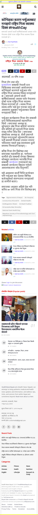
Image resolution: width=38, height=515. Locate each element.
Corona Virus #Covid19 (11, 201)
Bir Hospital (29, 197)
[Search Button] (35, 6)
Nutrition (29, 469)
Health (16, 469)
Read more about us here (24, 396)
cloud (24, 495)
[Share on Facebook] (16, 71)
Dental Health (26, 201)
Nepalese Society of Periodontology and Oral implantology (19, 214)
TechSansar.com (8, 497)
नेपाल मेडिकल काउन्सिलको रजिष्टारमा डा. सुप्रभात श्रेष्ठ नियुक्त (24, 247)
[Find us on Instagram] (14, 427)
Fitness (16, 466)
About (3, 504)
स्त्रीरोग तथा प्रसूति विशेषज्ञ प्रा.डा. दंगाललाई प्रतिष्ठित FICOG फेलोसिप (23, 236)
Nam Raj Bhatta (12, 42)
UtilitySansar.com (29, 502)
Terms (14, 509)
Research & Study (30, 473)
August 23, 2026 (30, 240)
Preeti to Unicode (20, 507)
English (4, 472)
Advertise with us (7, 507)
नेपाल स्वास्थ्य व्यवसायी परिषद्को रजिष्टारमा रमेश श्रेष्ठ (22, 258)
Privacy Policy (6, 509)
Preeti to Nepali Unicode (26, 499)
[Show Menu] (3, 6)
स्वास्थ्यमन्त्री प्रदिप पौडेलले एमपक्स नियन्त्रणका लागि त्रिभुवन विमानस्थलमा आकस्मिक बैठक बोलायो (15, 328)
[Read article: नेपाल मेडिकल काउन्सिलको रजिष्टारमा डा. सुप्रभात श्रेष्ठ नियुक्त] (7, 249)
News (28, 466)
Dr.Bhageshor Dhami (10, 204)
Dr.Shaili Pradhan (25, 204)
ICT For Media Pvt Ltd (16, 491)
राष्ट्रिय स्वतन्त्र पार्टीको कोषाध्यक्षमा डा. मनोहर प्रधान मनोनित (24, 270)
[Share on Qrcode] (22, 71)
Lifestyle (17, 472)
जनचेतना (13, 162)
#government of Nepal (14, 197)
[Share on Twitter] (28, 71)
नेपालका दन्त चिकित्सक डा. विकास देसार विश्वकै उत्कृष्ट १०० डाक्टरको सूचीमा (21, 342)
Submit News (18, 504)
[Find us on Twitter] (9, 427)
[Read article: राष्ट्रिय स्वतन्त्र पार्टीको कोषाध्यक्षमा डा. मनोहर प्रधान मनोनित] (7, 271)
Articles (4, 466)
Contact (9, 504)
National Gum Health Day (11, 210)
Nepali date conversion (9, 499)
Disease (4, 469)
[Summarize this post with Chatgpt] (10, 71)
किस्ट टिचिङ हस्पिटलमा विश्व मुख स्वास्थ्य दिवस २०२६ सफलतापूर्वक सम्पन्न (21, 370)
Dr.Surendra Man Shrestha (12, 207)
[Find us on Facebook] (4, 427)
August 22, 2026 (30, 251)
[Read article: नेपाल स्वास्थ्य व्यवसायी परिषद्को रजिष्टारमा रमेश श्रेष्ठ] (7, 260)
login (8, 282)
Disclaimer (21, 509)
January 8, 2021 (9, 45)
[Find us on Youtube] (19, 427)
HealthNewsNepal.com (9, 387)
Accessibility (31, 509)
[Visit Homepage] (19, 6)
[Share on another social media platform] (33, 71)
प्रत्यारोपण (6, 85)
